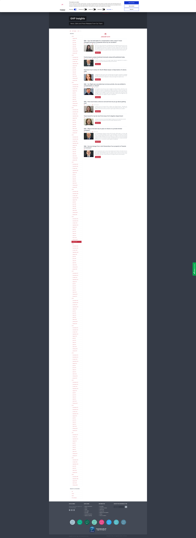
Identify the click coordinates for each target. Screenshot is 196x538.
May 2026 (74, 44)
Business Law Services (88, 506)
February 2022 (75, 157)
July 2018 (74, 256)
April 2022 (74, 153)
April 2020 (74, 208)
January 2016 (75, 323)
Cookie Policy (102, 509)
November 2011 (75, 434)
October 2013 (75, 386)
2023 (73, 107)
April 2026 (74, 46)
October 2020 (75, 195)
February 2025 (75, 78)
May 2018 (74, 260)
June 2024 (74, 95)
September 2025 (75, 63)
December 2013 (75, 382)
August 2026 (75, 38)
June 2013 (74, 394)
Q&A (73, 495)
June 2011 (74, 445)
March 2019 (75, 237)
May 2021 (74, 178)
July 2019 (74, 229)
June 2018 (74, 258)
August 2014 (75, 363)
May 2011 (74, 447)
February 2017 (75, 294)
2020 (73, 189)
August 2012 (75, 415)
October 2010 (75, 461)
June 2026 (74, 42)
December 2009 (75, 476)
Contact (86, 509)
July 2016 (74, 310)
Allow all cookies (132, 2)
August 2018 (75, 254)
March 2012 (75, 426)
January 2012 (75, 430)
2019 (73, 216)
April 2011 (74, 449)
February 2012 (75, 428)
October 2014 (75, 359)
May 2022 (74, 151)
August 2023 (75, 118)
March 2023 (75, 128)
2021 (73, 162)
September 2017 (75, 279)
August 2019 (75, 227)
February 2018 (75, 266)
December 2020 (75, 191)
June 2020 (74, 204)
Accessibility (101, 506)
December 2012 (75, 407)
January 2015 (75, 350)
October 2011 (75, 436)
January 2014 (75, 378)
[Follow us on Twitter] (72, 510)
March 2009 (75, 482)
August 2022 (75, 145)
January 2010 (75, 472)
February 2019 (75, 239)
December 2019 (75, 218)
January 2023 (75, 132)
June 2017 (74, 285)
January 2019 (75, 241)
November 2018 (75, 248)
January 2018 (75, 269)
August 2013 (75, 390)
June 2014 (74, 367)
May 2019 (74, 233)
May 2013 (74, 396)
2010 (73, 457)
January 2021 (75, 187)
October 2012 (75, 411)
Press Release (74, 497)
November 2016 (75, 302)
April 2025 (74, 74)
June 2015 (74, 340)
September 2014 (75, 361)
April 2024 (74, 99)
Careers (86, 507)
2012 (73, 405)
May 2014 (74, 369)
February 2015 (75, 348)
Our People (86, 512)
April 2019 (74, 235)
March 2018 (75, 264)
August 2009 (75, 480)
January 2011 (75, 455)
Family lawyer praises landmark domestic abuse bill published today (104, 57)
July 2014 (74, 365)
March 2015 (75, 346)
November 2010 (75, 459)
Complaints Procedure (103, 507)
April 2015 (74, 344)
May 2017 (74, 287)
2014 (73, 352)
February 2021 (75, 185)
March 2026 (75, 48)
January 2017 (75, 296)
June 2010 (74, 466)
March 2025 (75, 76)
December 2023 (75, 109)
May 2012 (74, 422)
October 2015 (75, 331)
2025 (73, 55)
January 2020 (75, 214)
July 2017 (74, 283)
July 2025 (74, 67)
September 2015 (75, 334)
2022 (73, 134)
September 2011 (75, 438)
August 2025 (75, 65)
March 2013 (75, 401)
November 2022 (75, 139)
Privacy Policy (102, 510)
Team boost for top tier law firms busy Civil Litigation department (103, 116)
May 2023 (74, 124)
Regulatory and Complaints (104, 512)
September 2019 (75, 225)
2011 (73, 432)
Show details (109, 9)
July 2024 (74, 92)
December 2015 (75, 327)
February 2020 (75, 212)
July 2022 (74, 147)
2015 (73, 325)
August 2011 (75, 440)
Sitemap (101, 514)
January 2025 (75, 80)
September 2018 (75, 252)
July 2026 (74, 40)
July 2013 (74, 392)
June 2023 (74, 122)
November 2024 (75, 86)
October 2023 (75, 113)
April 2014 (74, 371)
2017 (73, 271)
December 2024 (75, 84)
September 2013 (75, 388)
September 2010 (75, 464)
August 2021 (75, 172)
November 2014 (75, 357)
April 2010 (74, 468)
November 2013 (75, 384)
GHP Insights (87, 510)
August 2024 (75, 90)
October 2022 (75, 141)
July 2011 (74, 443)
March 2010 (75, 470)
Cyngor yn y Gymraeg (88, 515)
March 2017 (75, 292)
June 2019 (74, 231)
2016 (73, 298)
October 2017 (75, 277)
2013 (73, 380)
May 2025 (74, 71)
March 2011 (75, 451)
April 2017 (74, 290)
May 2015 (74, 342)
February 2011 (75, 453)
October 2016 (75, 304)
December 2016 (75, 300)
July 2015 (74, 338)
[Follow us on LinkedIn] (74, 510)
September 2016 (75, 306)
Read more (98, 52)
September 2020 (75, 197)
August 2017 (75, 281)
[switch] (85, 9)
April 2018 (74, 262)
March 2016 (75, 319)
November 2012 (75, 409)
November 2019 (75, 220)
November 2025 (75, 59)
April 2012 (74, 424)
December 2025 (75, 57)
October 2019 (75, 222)
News (73, 493)
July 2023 (74, 120)
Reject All (131, 9)
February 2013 (75, 403)
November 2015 (75, 329)
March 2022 (75, 155)
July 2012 (74, 417)
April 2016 (74, 317)
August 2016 (75, 308)
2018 (73, 243)
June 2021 (74, 176)
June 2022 (74, 149)
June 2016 (74, 313)
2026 (73, 36)
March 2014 (75, 373)
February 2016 (75, 321)
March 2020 (75, 210)
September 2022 (75, 143)
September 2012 (75, 413)
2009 (73, 474)
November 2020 (75, 193)
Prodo (87, 536)
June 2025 (74, 69)
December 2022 (75, 136)
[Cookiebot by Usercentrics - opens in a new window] (62, 10)
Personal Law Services (88, 514)
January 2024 (75, 105)
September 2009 (75, 478)
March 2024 (75, 101)
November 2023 (75, 111)
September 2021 (75, 170)
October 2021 (75, 168)
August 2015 (75, 336)
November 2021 (75, 166)
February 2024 (75, 103)
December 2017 (75, 273)
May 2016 (74, 315)
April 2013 (74, 399)
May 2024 (74, 97)
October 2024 (75, 88)
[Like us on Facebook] (69, 510)
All (72, 491)
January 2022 (75, 160)
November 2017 (75, 275)
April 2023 (74, 126)
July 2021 (74, 174)
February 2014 (75, 375)
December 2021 (75, 164)
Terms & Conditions (103, 515)
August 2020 (75, 199)
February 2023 (75, 130)
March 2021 (75, 183)
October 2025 (75, 61)
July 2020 (74, 201)
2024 (73, 82)
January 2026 (75, 53)
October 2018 (75, 250)
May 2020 (74, 206)
